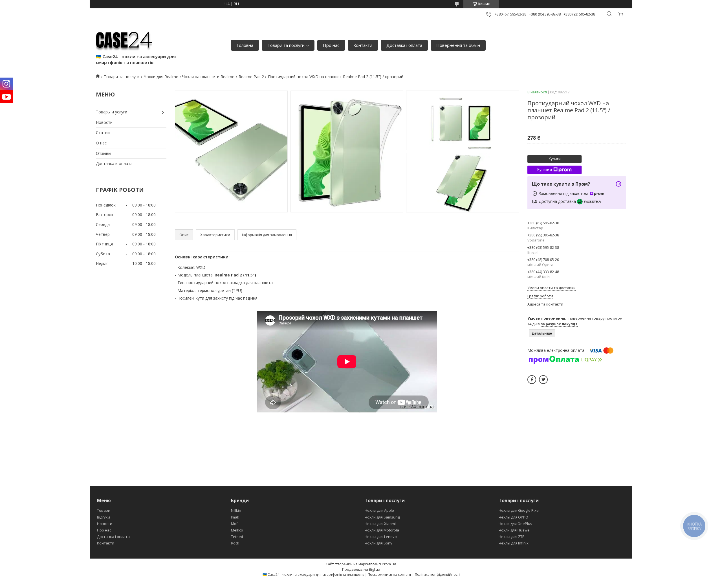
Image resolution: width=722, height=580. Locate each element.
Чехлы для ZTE (511, 536)
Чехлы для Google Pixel (519, 510)
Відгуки (103, 517)
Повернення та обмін (458, 45)
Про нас (331, 45)
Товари (103, 510)
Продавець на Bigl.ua (361, 569)
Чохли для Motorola (382, 530)
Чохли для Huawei (515, 530)
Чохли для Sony (378, 543)
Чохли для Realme (161, 76)
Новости (104, 122)
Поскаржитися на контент (389, 574)
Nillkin (236, 510)
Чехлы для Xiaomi (380, 523)
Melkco (237, 530)
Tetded (237, 536)
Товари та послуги (286, 45)
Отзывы (103, 153)
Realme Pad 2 (251, 76)
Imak (235, 517)
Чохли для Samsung (382, 517)
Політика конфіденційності (437, 574)
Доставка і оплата (404, 45)
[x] (543, 379)
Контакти (362, 45)
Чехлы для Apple (379, 510)
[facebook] (531, 379)
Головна (245, 45)
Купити (554, 159)
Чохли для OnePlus (515, 523)
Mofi (235, 523)
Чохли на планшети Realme (208, 76)
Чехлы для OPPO (513, 517)
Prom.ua (389, 563)
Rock (235, 543)
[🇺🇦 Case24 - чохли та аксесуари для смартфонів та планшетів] (124, 39)
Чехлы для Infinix (514, 543)
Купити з (544, 170)
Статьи (103, 132)
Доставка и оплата (114, 163)
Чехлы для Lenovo (381, 536)
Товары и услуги (111, 112)
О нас (101, 143)
